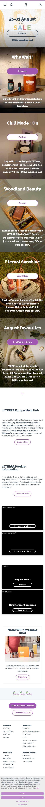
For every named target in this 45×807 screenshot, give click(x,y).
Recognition (7, 758)
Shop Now (22, 677)
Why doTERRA (8, 731)
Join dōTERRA (27, 761)
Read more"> (19, 601)
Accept (22, 793)
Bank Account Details (29, 740)
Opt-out (22, 797)
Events (24, 737)
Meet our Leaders (9, 761)
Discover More (22, 494)
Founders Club (8, 764)
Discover (22, 33)
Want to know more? (22, 801)
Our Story (6, 728)
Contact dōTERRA (22, 713)
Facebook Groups (28, 758)
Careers (6, 737)
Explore (22, 137)
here (37, 788)
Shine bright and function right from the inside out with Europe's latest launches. (22, 102)
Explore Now (22, 442)
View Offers (22, 276)
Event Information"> (16, 517)
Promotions (26, 734)
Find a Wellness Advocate (22, 706)
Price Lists (25, 728)
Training (6, 755)
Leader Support (8, 767)
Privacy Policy (22, 804)
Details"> (16, 575)
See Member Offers (22, 342)
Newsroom (7, 734)
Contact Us (26, 755)
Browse (22, 203)
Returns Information (29, 746)
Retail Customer (27, 743)
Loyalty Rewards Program (31, 731)
